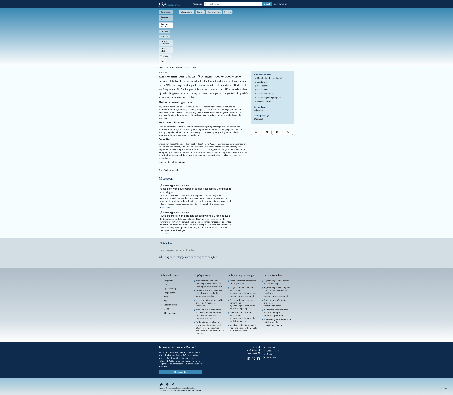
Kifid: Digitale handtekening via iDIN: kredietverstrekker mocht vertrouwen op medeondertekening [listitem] (208, 314)
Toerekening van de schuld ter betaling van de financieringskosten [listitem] (278, 322)
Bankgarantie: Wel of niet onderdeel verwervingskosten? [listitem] (275, 303)
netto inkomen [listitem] (170, 304)
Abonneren (197, 3)
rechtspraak (262, 85)
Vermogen (164, 55)
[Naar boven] (167, 384)
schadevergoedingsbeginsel (269, 97)
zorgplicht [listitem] (168, 280)
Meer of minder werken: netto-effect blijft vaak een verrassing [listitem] (210, 303)
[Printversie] (256, 132)
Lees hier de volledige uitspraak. (173, 162)
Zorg (162, 61)
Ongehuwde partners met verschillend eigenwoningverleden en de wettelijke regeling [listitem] (242, 304)
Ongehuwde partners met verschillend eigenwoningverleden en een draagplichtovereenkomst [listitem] (243, 292)
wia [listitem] (165, 300)
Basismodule (165, 11)
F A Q (269, 354)
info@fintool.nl (253, 350)
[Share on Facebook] (277, 132)
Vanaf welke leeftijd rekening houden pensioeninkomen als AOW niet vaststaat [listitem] (243, 328)
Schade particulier (164, 42)
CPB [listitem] (165, 284)
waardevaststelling (265, 101)
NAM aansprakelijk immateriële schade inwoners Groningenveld (195, 216)
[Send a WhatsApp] (288, 132)
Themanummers (213, 12)
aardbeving (262, 82)
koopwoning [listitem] (169, 292)
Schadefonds (262, 89)
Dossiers (200, 12)
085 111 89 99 (254, 352)
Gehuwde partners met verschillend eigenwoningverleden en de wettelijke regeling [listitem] (242, 317)
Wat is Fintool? (273, 350)
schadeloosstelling (265, 93)
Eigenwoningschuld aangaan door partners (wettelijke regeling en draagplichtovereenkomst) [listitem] (277, 292)
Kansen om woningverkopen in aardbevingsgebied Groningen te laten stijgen (195, 190)
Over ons (227, 12)
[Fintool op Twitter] (254, 359)
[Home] (161, 384)
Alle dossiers (170, 313)
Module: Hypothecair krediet (269, 78)
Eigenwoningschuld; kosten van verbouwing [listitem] (276, 282)
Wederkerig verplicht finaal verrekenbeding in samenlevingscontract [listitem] (276, 312)
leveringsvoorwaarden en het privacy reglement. (186, 390)
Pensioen (164, 36)
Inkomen (164, 31)
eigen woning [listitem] (169, 288)
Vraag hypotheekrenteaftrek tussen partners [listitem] (243, 282)
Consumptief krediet (165, 18)
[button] (280, 4)
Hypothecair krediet (165, 25)
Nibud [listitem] (166, 308)
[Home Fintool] (169, 3)
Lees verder (181, 372)
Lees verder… (167, 207)
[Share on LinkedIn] (267, 132)
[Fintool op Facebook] (258, 359)
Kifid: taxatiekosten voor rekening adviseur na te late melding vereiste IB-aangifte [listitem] (209, 283)
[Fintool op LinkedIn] (249, 359)
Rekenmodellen (186, 12)
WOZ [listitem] (165, 296)
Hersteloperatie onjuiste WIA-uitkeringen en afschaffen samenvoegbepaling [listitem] (209, 293)
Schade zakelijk (163, 49)
